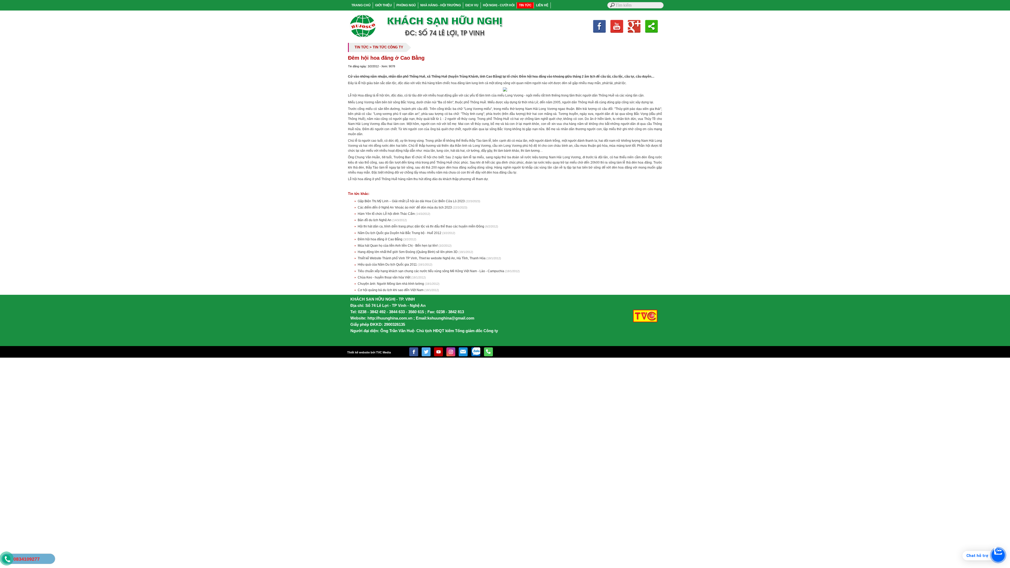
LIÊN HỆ (542, 5)
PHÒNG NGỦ (406, 5)
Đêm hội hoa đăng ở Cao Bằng (380, 239)
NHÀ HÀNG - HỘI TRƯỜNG (440, 5)
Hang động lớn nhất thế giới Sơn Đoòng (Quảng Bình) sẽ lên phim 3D (408, 252)
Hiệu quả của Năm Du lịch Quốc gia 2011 (388, 264)
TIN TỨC (525, 5)
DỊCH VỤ (471, 5)
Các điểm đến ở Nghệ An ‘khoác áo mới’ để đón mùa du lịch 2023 (405, 207)
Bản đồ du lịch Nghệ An (375, 220)
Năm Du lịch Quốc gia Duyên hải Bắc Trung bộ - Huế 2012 (400, 233)
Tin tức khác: (358, 194)
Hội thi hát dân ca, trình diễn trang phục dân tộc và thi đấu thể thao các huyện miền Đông (421, 226)
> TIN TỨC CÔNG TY (386, 47)
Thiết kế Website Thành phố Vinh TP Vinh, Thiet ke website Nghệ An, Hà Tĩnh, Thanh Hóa (422, 258)
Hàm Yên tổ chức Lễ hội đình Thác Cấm (387, 214)
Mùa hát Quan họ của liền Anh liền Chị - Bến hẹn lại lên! (398, 245)
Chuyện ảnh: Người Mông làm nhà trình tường (391, 284)
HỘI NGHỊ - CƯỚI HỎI (498, 5)
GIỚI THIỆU (383, 5)
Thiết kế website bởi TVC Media (369, 352)
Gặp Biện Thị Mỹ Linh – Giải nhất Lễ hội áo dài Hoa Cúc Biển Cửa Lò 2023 (412, 201)
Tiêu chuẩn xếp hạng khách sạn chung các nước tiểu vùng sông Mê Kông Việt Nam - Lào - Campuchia (431, 271)
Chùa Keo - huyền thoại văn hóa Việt (384, 277)
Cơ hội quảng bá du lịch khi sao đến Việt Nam (391, 290)
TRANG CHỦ (361, 5)
